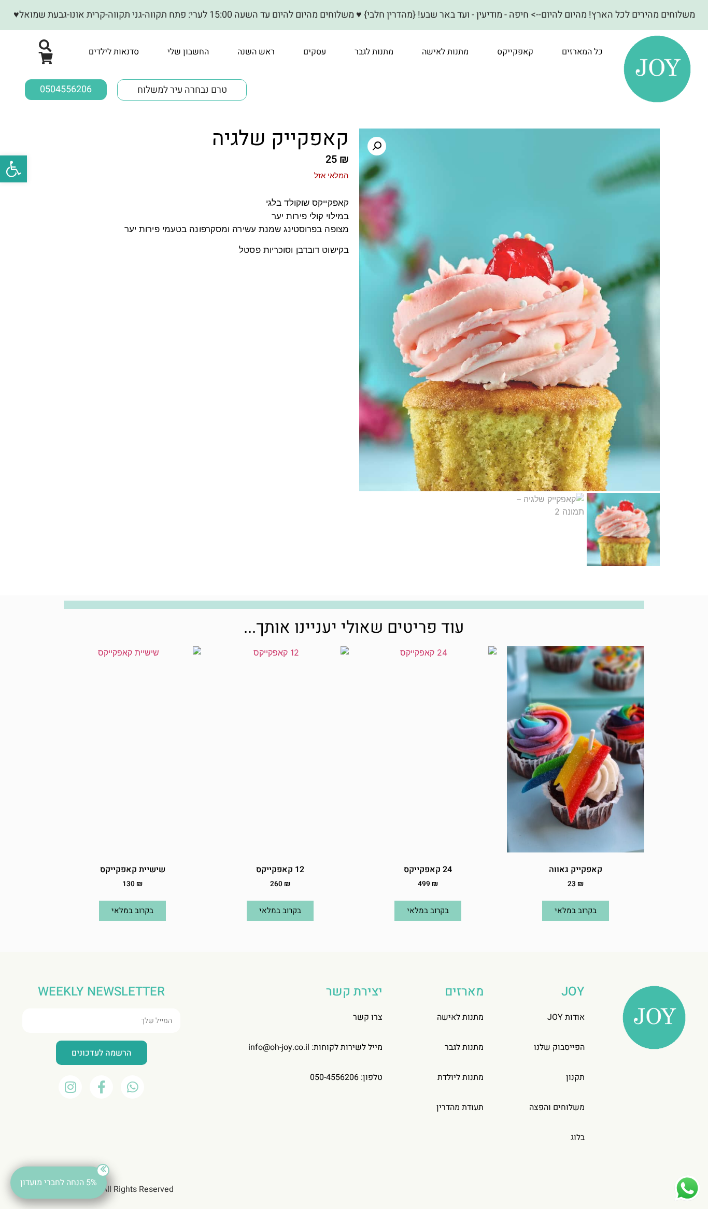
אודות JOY (566, 1017)
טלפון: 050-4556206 (346, 1077)
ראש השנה (256, 52)
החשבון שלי (188, 52)
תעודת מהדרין (460, 1107)
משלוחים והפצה (557, 1107)
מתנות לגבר (374, 52)
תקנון (575, 1077)
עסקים (314, 52)
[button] (13, 168)
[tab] (582, 51)
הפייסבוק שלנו (559, 1047)
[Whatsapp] (132, 1087)
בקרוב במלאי (576, 910)
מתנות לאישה (445, 52)
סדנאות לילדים (114, 52)
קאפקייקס (515, 52)
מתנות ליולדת (460, 1077)
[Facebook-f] (101, 1087)
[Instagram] (70, 1087)
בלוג (578, 1137)
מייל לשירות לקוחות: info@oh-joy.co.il (315, 1047)
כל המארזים (582, 52)
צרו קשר (368, 1017)
